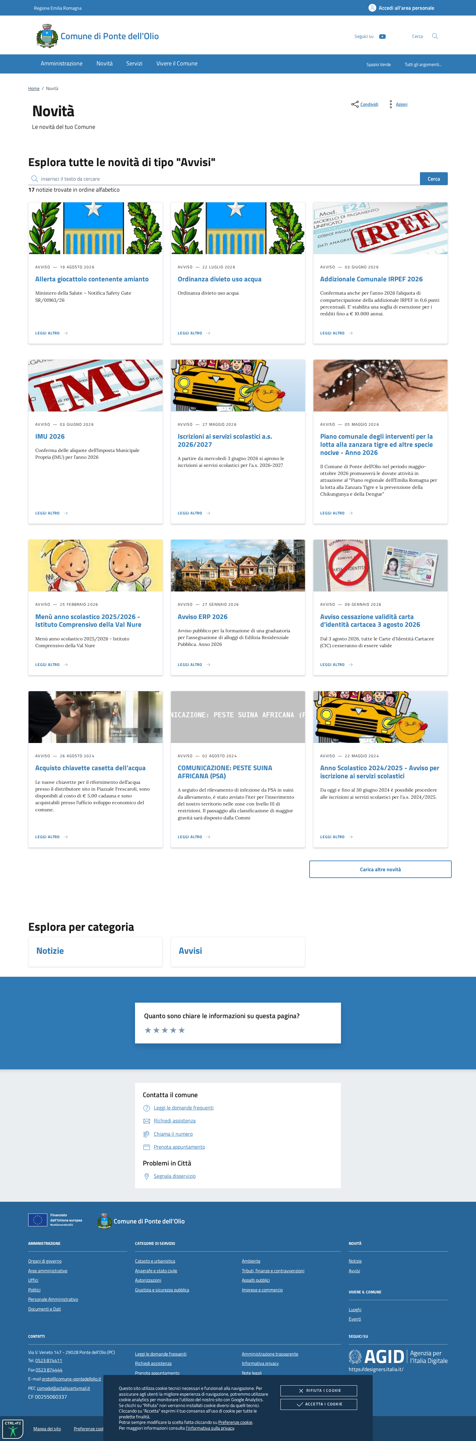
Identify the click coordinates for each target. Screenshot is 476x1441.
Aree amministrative (47, 1270)
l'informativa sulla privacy (210, 1427)
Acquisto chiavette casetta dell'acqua (90, 767)
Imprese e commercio (262, 1289)
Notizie (355, 1261)
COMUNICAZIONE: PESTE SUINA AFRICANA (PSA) (225, 771)
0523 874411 (48, 1360)
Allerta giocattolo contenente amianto (92, 279)
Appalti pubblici (256, 1280)
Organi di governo (45, 1261)
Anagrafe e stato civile (156, 1270)
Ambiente (251, 1261)
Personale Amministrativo (53, 1299)
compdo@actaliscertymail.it (63, 1388)
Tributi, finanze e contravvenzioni (273, 1270)
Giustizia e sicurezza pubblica (162, 1289)
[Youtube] (379, 35)
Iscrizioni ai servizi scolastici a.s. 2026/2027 (225, 440)
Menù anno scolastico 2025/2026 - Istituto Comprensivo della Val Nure (88, 620)
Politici (34, 1289)
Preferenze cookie (235, 1422)
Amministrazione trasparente (270, 1353)
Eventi (355, 1319)
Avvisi (354, 1270)
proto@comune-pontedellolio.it (71, 1378)
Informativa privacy (260, 1363)
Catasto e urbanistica (155, 1261)
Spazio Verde (379, 64)
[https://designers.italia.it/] (398, 1356)
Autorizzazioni (148, 1280)
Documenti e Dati (44, 1308)
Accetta (324, 1404)
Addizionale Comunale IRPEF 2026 (371, 279)
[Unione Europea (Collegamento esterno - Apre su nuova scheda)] (57, 1221)
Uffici (33, 1280)
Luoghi (355, 1309)
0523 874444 (49, 1369)
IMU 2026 (50, 436)
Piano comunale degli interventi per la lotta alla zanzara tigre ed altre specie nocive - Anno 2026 (376, 444)
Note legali (252, 1373)
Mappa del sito (47, 1428)
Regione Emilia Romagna (58, 8)
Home (34, 88)
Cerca (434, 179)
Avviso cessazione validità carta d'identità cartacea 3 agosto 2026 (370, 620)
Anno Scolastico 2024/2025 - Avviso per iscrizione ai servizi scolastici (379, 771)
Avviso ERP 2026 (203, 616)
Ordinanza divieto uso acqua (220, 279)
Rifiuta (323, 1390)
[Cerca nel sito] (435, 36)
